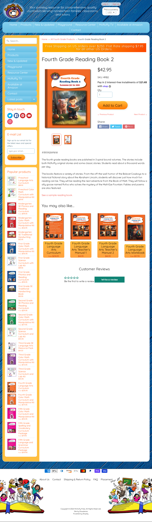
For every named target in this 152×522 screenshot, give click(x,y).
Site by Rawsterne (81, 511)
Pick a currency (111, 9)
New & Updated (44, 24)
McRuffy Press (79, 509)
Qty (99, 90)
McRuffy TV (106, 24)
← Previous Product (106, 114)
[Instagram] (10, 121)
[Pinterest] (22, 115)
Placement (107, 479)
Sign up (116, 4)
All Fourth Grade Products (63, 39)
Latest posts (22, 100)
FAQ (95, 479)
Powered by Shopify (80, 514)
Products (25, 24)
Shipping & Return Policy (77, 479)
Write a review (109, 279)
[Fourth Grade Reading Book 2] (56, 140)
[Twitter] (10, 115)
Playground (65, 24)
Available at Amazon (129, 24)
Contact (76, 30)
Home (13, 24)
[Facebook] (16, 115)
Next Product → (140, 114)
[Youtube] (29, 115)
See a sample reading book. (57, 195)
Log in (105, 4)
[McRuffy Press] (13, 11)
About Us (44, 479)
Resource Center (85, 24)
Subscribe (16, 157)
